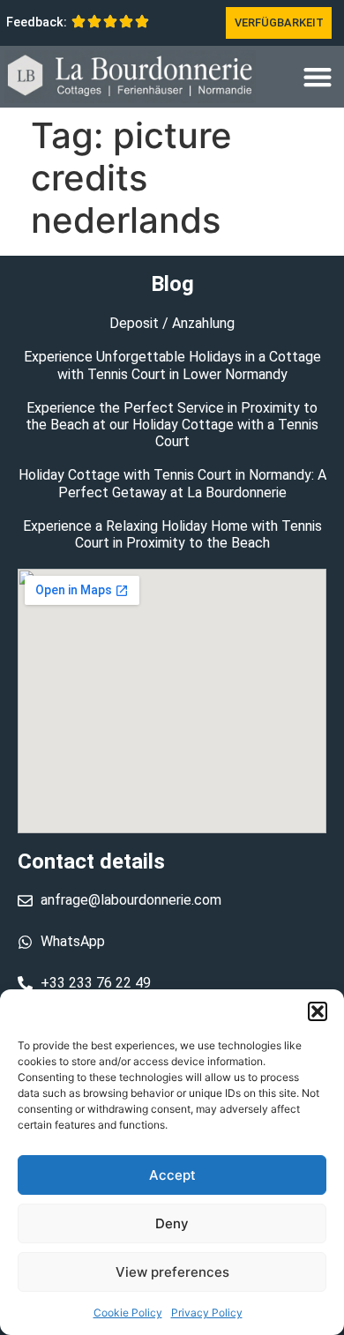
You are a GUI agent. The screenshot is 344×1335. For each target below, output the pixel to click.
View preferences (172, 1272)
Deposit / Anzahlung (172, 323)
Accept (172, 1175)
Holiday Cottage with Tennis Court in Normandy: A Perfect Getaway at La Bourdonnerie (172, 483)
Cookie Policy (127, 1312)
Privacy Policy (207, 1312)
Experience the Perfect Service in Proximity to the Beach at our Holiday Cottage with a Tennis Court (172, 424)
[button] (317, 1011)
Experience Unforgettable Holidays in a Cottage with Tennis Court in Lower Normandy (172, 365)
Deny (172, 1223)
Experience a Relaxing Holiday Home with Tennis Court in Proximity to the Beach (172, 534)
